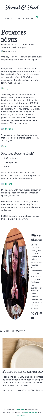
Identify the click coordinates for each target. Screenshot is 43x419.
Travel (17, 18)
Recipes (8, 18)
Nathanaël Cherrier (30, 412)
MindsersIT (21, 415)
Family (26, 18)
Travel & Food (21, 7)
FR (32, 18)
